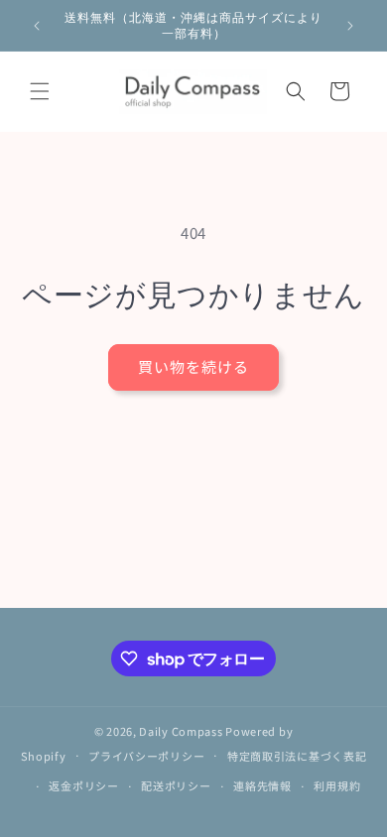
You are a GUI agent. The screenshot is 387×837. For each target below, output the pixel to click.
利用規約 (337, 785)
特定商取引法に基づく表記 (296, 756)
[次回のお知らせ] (350, 26)
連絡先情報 (262, 785)
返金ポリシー (83, 785)
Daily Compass (180, 731)
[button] (40, 91)
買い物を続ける (193, 366)
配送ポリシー (175, 785)
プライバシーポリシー (146, 756)
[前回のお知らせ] (37, 26)
